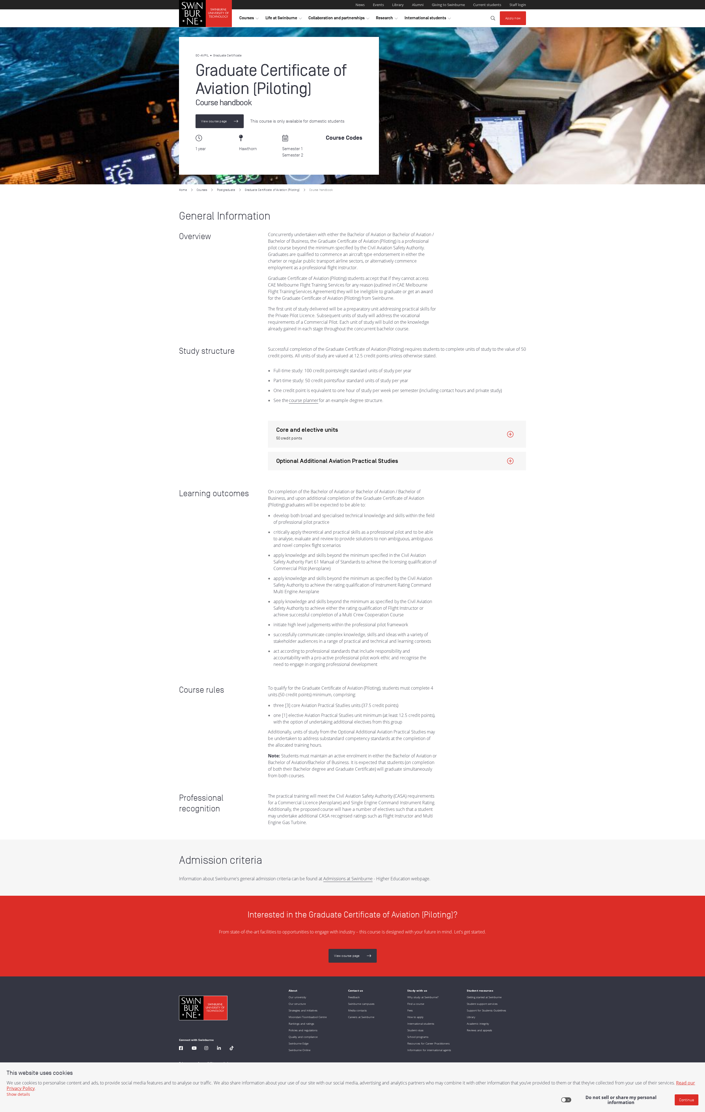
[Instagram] (206, 1049)
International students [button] (428, 19)
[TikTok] (232, 1049)
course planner (303, 400)
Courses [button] (249, 19)
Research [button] (387, 19)
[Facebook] (181, 1049)
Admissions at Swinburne (348, 879)
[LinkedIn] (219, 1049)
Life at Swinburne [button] (283, 19)
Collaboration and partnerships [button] (338, 19)
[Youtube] (194, 1049)
